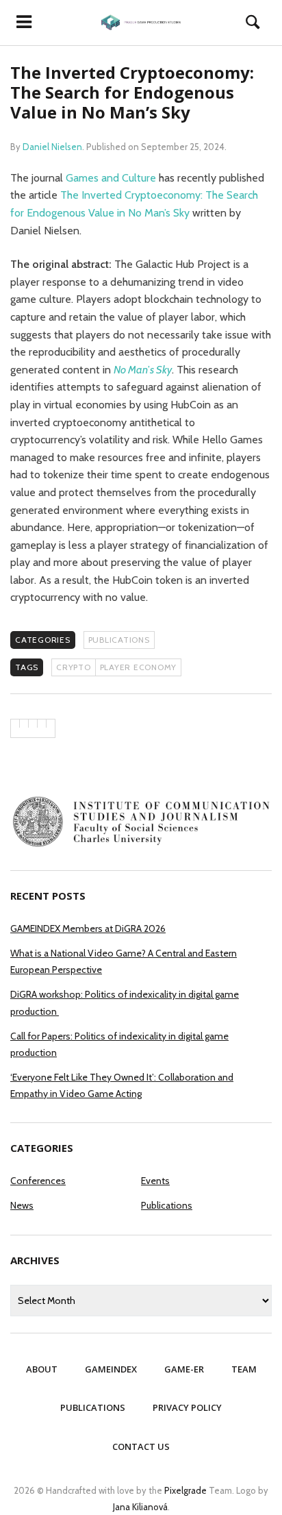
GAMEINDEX (111, 1369)
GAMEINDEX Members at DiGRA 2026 (88, 928)
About (41, 1369)
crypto (73, 667)
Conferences (38, 1180)
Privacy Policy (187, 1407)
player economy (138, 667)
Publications (119, 640)
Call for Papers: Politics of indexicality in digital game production (119, 1044)
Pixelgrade (185, 1490)
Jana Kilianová (140, 1506)
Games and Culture (111, 177)
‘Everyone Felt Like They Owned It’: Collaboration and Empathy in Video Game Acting (121, 1085)
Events (155, 1180)
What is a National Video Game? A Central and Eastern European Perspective (123, 961)
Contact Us (141, 1446)
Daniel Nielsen (52, 146)
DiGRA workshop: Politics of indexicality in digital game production (124, 1002)
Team (244, 1369)
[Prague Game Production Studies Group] (141, 22)
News (22, 1205)
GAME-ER (184, 1369)
